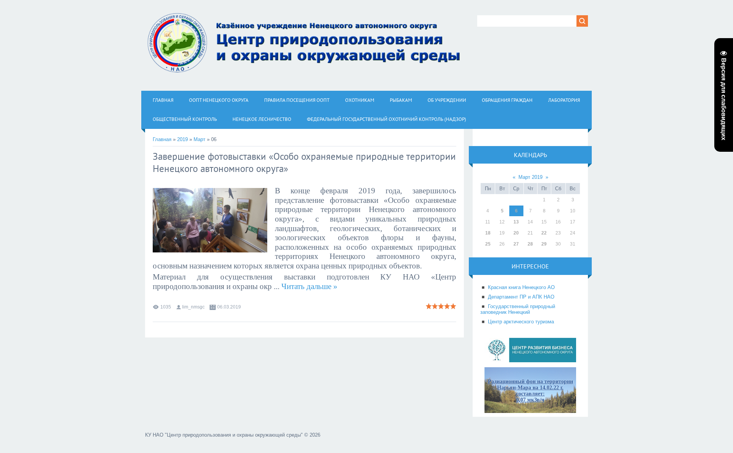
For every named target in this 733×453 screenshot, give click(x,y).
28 (530, 244)
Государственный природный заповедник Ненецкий (517, 309)
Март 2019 (530, 177)
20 (516, 233)
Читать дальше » (309, 286)
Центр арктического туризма (521, 321)
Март (199, 139)
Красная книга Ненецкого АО (521, 287)
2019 (182, 139)
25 (488, 244)
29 (544, 244)
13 (516, 222)
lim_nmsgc (193, 307)
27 (516, 244)
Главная (162, 139)
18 (488, 233)
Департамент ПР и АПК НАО (521, 297)
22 (544, 233)
